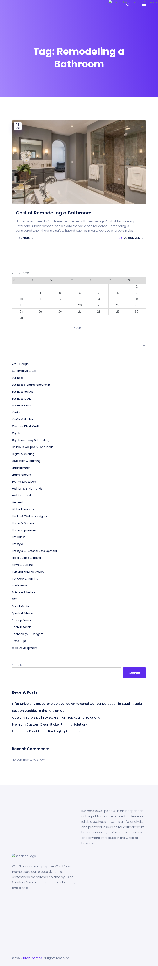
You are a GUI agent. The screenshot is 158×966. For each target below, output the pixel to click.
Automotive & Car (24, 371)
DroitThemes (32, 958)
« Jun (77, 328)
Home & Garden (23, 523)
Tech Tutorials (21, 627)
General (17, 502)
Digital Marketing (23, 454)
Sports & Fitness (22, 613)
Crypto (16, 433)
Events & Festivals (24, 482)
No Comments (133, 238)
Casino (16, 412)
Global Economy (23, 509)
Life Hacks (18, 537)
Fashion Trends (22, 495)
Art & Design (20, 364)
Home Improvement (26, 530)
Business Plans (21, 405)
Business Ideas (21, 398)
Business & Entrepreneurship (31, 385)
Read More (23, 238)
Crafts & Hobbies (23, 419)
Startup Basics (21, 620)
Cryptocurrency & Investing (30, 440)
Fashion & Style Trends (27, 489)
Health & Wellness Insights (29, 516)
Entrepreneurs (21, 475)
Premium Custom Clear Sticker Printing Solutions (50, 724)
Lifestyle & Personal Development (34, 551)
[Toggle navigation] (143, 5)
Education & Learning (26, 461)
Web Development (24, 648)
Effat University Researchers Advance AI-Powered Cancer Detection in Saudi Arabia (77, 704)
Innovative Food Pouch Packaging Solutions (46, 731)
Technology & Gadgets (27, 634)
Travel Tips (19, 641)
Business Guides (22, 392)
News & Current (22, 565)
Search (17, 665)
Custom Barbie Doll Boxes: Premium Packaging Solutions (56, 717)
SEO (14, 599)
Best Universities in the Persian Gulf (39, 710)
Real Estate (19, 585)
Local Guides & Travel (26, 558)
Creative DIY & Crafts (26, 426)
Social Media (20, 606)
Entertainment (22, 468)
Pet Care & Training (25, 579)
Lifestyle (17, 544)
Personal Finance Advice (28, 572)
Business (17, 378)
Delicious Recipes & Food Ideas (32, 447)
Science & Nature (23, 592)
